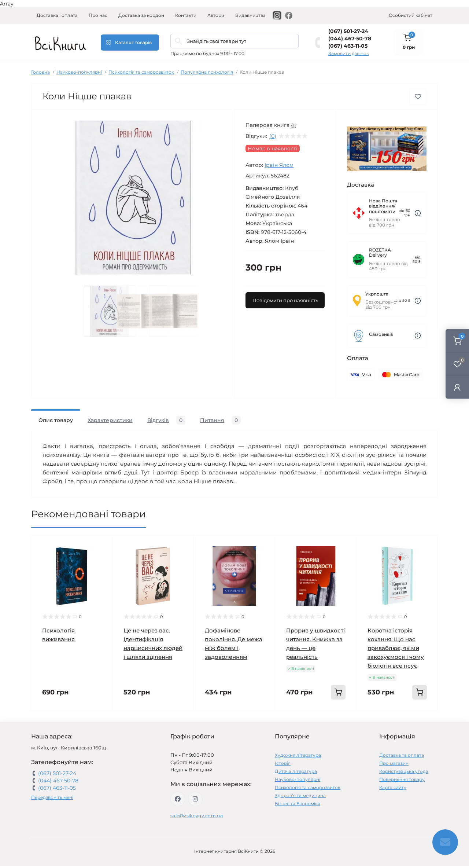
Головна (40, 72)
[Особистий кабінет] (457, 387)
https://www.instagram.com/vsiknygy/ (195, 799)
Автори (215, 15)
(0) (272, 136)
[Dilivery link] (418, 213)
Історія (283, 763)
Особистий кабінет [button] (410, 15)
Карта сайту (392, 787)
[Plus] (342, 721)
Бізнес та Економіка (297, 803)
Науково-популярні (79, 72)
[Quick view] (101, 546)
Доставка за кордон (141, 15)
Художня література (298, 755)
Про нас (98, 15)
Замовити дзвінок (348, 53)
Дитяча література (296, 771)
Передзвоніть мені (52, 797)
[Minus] (290, 721)
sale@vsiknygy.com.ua (196, 815)
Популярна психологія (207, 72)
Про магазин (394, 763)
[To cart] (338, 692)
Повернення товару (402, 779)
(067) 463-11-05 (348, 46)
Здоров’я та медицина (300, 795)
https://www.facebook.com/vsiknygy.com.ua (177, 799)
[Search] (178, 41)
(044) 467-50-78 (349, 38)
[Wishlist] (101, 560)
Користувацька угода (403, 771)
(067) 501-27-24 (348, 31)
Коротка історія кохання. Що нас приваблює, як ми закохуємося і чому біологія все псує (396, 648)
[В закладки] (417, 96)
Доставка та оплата (401, 755)
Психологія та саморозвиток (141, 72)
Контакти (185, 15)
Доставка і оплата (57, 15)
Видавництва (250, 15)
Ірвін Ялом (279, 165)
